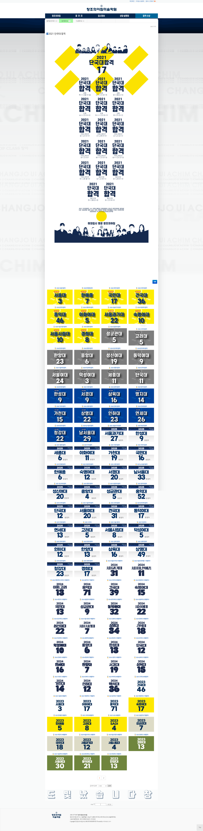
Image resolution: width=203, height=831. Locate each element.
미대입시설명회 (140, 1)
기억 (92, 804)
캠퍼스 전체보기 (150, 1)
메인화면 (132, 1)
